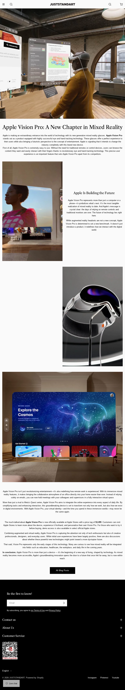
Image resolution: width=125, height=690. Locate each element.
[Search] (10, 4)
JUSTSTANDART (17, 678)
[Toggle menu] (3, 4)
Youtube (115, 678)
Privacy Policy (55, 610)
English (5, 671)
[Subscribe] (64, 603)
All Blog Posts (62, 570)
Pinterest (104, 678)
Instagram (92, 678)
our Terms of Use (38, 610)
